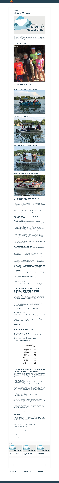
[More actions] (44, 10)
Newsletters (15, 434)
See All (49, 443)
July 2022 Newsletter (42, 453)
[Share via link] (20, 437)
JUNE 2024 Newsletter (14, 453)
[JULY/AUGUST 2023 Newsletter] (29, 448)
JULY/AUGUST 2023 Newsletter (28, 454)
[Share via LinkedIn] (18, 437)
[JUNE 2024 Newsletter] (15, 448)
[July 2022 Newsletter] (43, 448)
